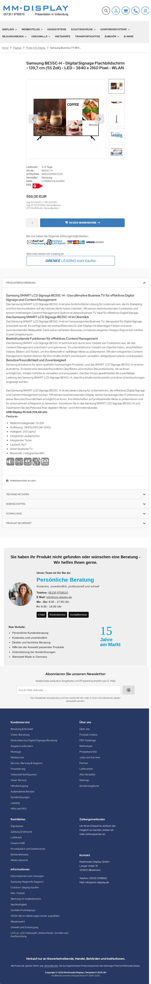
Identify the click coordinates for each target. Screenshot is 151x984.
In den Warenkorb (82, 222)
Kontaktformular (78, 614)
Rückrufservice (57, 614)
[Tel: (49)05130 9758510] (135, 10)
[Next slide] (99, 119)
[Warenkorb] (126, 10)
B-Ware (129, 36)
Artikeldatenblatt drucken (23, 480)
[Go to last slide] (33, 119)
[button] (117, 86)
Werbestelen (31, 29)
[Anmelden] (116, 10)
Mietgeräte (62, 36)
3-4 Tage (47, 167)
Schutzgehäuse (82, 29)
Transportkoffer (87, 36)
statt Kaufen (70, 260)
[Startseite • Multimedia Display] (35, 10)
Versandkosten (51, 965)
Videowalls (39, 36)
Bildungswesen (13, 36)
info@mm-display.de (59, 597)
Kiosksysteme (56, 29)
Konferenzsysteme (113, 29)
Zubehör (110, 36)
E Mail (41, 614)
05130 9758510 (58, 592)
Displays (8, 29)
